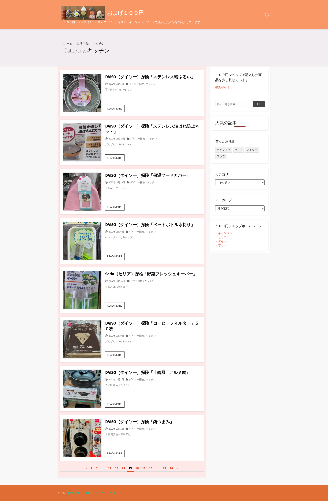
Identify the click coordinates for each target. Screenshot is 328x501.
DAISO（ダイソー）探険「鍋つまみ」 (139, 421)
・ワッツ (221, 245)
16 (137, 468)
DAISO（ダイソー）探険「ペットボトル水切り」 (150, 224)
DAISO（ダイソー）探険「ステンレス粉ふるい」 (150, 76)
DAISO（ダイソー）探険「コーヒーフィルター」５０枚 (152, 325)
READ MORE (116, 109)
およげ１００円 (78, 493)
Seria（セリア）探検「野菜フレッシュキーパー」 (151, 273)
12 (109, 468)
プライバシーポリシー (106, 493)
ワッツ (221, 156)
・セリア (221, 237)
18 (150, 468)
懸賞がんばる (223, 87)
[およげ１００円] (83, 13)
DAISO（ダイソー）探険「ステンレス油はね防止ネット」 (152, 128)
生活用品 (82, 43)
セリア (238, 150)
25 (164, 468)
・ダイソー (222, 241)
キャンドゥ (224, 150)
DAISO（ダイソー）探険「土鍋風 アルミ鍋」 (147, 372)
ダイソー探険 (136, 83)
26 (171, 468)
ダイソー (252, 150)
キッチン (151, 83)
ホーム (68, 43)
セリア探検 (136, 280)
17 (143, 468)
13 (116, 468)
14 (123, 468)
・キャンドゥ (223, 233)
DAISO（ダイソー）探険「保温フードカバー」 (147, 175)
